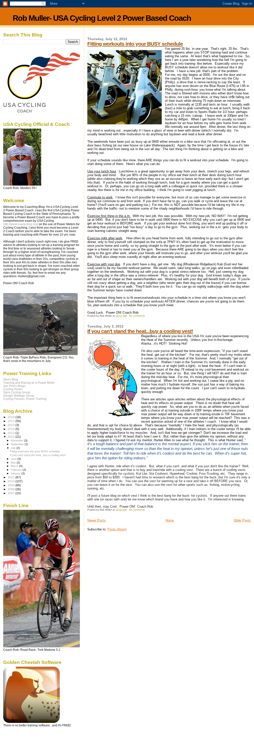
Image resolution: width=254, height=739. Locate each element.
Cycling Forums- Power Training (25, 398)
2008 (11, 489)
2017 (11, 421)
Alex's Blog (10, 379)
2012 (11, 436)
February (17, 469)
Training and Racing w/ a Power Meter (29, 382)
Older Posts (242, 520)
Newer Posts (96, 520)
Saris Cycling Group (16, 392)
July (13, 447)
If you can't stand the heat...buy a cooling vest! (140, 331)
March (15, 466)
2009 (11, 485)
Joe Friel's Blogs (14, 385)
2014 (11, 429)
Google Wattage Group (18, 395)
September (18, 444)
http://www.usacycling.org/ (20, 224)
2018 (11, 417)
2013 (11, 433)
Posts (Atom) (117, 529)
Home (169, 520)
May (14, 462)
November (17, 440)
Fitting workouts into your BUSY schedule (135, 44)
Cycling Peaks (13, 389)
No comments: (137, 315)
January (16, 473)
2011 (11, 477)
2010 (11, 481)
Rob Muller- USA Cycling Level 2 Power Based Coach (102, 18)
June (14, 458)
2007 (11, 493)
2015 (11, 425)
